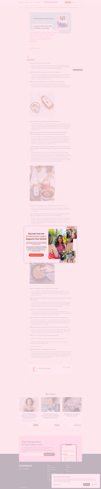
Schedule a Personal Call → (36, 255)
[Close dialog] (75, 228)
